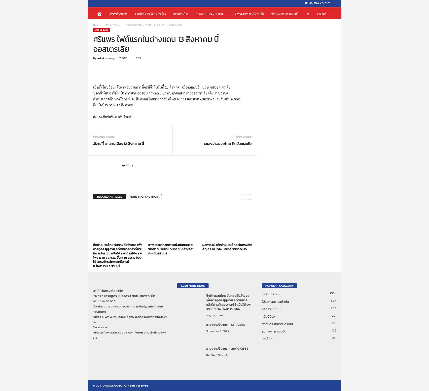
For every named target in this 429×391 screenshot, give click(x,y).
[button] (333, 13)
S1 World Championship (210, 13)
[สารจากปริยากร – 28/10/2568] (189, 355)
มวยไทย (267, 338)
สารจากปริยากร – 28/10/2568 (227, 348)
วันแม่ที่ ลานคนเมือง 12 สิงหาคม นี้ (118, 143)
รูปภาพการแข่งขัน (274, 331)
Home (96, 25)
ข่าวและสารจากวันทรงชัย (285, 13)
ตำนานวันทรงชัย (118, 13)
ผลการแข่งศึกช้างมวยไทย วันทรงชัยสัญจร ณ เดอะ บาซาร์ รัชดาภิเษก (227, 246)
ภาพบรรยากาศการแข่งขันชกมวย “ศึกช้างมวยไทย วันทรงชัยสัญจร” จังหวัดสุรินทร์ (171, 249)
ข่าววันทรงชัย (112, 25)
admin (101, 58)
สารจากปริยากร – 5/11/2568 (225, 324)
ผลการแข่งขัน (271, 309)
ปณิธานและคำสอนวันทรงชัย (248, 13)
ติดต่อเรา (321, 13)
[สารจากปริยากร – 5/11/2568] (189, 332)
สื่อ (308, 13)
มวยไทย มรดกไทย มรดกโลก (150, 13)
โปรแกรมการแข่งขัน (275, 301)
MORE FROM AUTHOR (144, 197)
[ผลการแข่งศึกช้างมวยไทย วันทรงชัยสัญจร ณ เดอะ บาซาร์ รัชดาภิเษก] (227, 222)
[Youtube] (101, 3)
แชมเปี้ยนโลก (180, 13)
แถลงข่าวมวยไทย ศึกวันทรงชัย (228, 143)
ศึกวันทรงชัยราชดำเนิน (277, 324)
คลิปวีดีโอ (268, 316)
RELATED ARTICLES (109, 197)
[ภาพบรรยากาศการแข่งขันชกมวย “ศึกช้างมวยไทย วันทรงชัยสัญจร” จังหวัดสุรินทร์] (172, 222)
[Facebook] (94, 3)
